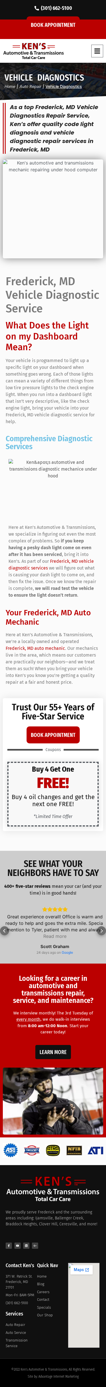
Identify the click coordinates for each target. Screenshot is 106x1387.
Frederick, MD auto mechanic (35, 648)
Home (10, 86)
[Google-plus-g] (35, 1246)
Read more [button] (53, 936)
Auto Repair (30, 86)
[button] (97, 51)
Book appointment (53, 24)
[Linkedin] (26, 1246)
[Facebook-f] (9, 1246)
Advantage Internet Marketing (58, 1377)
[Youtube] (17, 1246)
